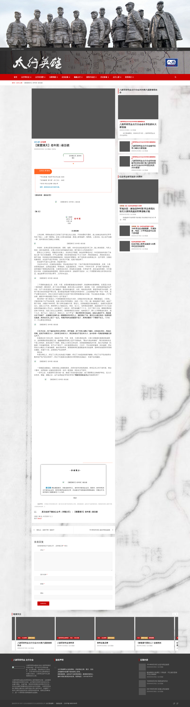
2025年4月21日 (136, 249)
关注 (32, 638)
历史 (126, 206)
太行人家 (116, 77)
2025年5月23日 (124, 214)
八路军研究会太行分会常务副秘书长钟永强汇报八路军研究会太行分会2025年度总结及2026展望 (143, 164)
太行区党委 (39, 77)
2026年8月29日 (151, 677)
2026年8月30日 (151, 667)
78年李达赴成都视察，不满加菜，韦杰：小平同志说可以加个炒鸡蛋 (143, 230)
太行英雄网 (49, 703)
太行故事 (43, 142)
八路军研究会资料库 (24, 638)
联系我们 (128, 77)
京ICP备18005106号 (70, 703)
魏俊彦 (40, 518)
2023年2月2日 (142, 648)
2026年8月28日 (151, 691)
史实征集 (65, 77)
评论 (42, 550)
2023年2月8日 (102, 645)
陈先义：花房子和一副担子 (45, 530)
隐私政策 (59, 703)
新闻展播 (112, 638)
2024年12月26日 (23, 645)
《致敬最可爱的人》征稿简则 (110, 643)
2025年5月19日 (136, 236)
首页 (15, 77)
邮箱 (42, 584)
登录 (158, 49)
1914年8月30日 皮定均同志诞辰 (99, 530)
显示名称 (43, 574)
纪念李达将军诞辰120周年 (135, 206)
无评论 (54, 149)
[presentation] (173, 614)
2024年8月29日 (39, 149)
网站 (41, 593)
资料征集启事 (63, 643)
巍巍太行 (77, 77)
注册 (163, 49)
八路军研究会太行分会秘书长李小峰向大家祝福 (143, 147)
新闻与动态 (90, 77)
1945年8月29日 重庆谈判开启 (157, 681)
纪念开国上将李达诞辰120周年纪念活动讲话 (143, 245)
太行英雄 (48, 149)
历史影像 (103, 77)
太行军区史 (25, 77)
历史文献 (37, 638)
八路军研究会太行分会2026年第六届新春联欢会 (132, 121)
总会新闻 (65, 638)
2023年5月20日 (63, 645)
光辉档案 (52, 77)
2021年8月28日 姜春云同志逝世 (158, 689)
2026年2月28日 (124, 130)
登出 (168, 49)
